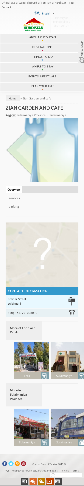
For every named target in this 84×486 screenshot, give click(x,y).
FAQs (6, 470)
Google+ (17, 463)
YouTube (23, 463)
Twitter (11, 463)
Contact (6, 7)
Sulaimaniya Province (31, 115)
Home (13, 98)
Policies (64, 470)
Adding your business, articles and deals (35, 470)
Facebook (4, 463)
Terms (75, 470)
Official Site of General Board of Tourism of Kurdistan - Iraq (38, 3)
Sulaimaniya (58, 115)
